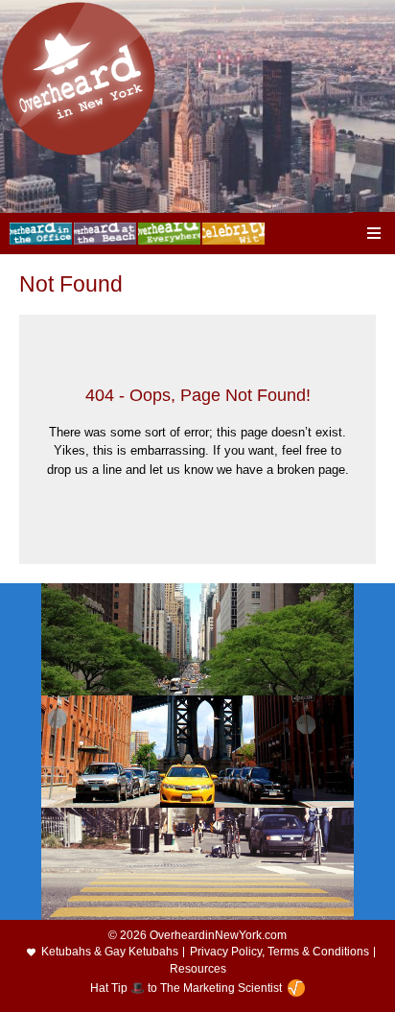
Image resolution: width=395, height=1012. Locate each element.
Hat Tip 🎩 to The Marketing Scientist (186, 988)
